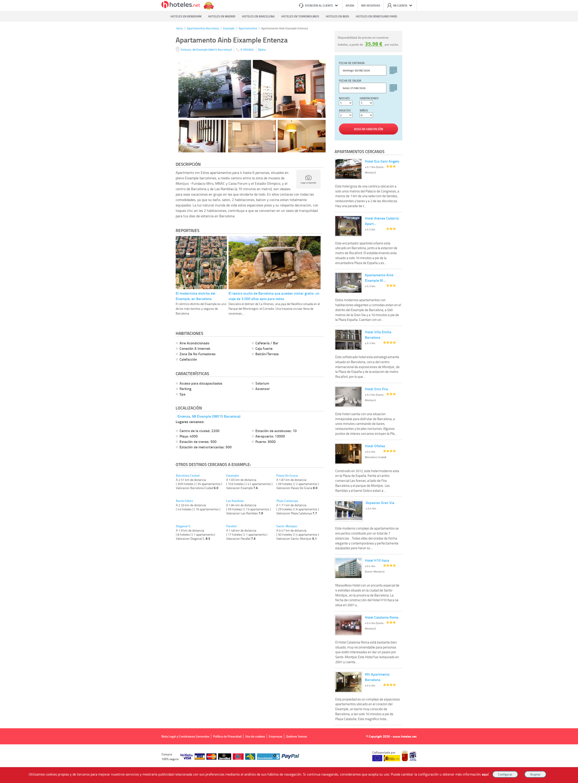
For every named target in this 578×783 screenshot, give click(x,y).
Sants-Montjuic (286, 526)
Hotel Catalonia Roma (381, 617)
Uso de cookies (255, 736)
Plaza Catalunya (287, 501)
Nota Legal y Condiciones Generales (185, 736)
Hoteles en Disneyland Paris (376, 16)
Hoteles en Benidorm (185, 16)
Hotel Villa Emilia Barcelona (378, 334)
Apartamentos (248, 28)
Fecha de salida (350, 80)
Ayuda (350, 5)
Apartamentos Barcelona (203, 28)
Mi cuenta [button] (400, 5)
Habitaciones (369, 98)
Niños (364, 110)
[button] (289, 391)
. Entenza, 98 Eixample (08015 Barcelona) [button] (208, 416)
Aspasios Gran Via (380, 502)
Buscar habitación (368, 129)
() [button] (206, 49)
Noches (344, 98)
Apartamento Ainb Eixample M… (379, 277)
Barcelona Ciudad (188, 475)
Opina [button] (262, 49)
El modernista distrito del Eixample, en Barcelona (195, 296)
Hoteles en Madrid (221, 16)
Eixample (229, 28)
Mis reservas (370, 5)
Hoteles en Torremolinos (300, 16)
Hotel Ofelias (375, 445)
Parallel (231, 526)
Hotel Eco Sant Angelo (382, 161)
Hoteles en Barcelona (258, 16)
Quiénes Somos (296, 736)
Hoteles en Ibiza (337, 16)
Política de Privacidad (227, 736)
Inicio (179, 28)
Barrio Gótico (184, 501)
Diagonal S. (183, 526)
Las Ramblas (235, 501)
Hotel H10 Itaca (377, 560)
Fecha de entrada (352, 63)
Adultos (345, 110)
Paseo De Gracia (287, 475)
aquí (485, 774)
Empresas (275, 736)
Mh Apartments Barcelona (377, 677)
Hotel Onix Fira (376, 388)
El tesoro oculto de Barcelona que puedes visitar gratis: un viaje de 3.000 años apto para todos (273, 296)
